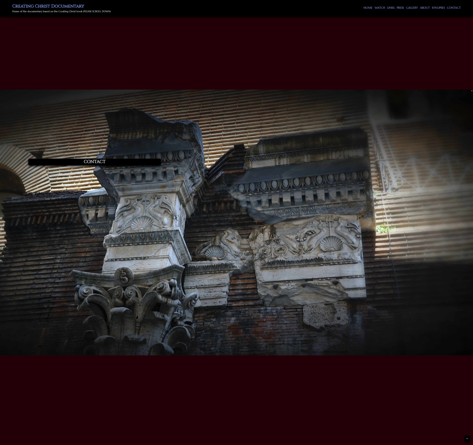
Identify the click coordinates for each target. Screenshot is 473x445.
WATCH (380, 7)
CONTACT (454, 7)
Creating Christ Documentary (48, 6)
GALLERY (412, 7)
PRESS (400, 7)
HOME (368, 7)
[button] (467, 438)
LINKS (391, 7)
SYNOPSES (438, 7)
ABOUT (425, 7)
